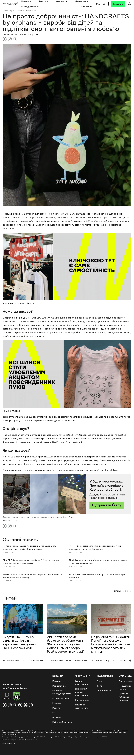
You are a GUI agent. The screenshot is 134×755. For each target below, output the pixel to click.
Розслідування (28, 7)
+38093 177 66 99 (12, 684)
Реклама (56, 703)
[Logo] (10, 4)
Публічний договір (62, 722)
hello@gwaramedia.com (15, 688)
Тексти (19, 11)
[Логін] (129, 4)
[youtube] (25, 705)
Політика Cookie (60, 698)
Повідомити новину (125, 687)
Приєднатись (126, 681)
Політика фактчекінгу (81, 706)
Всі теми (56, 717)
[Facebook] (5, 39)
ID (53, 712)
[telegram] (15, 705)
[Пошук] (104, 3)
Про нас (85, 7)
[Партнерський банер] (67, 494)
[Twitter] (10, 39)
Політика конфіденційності (61, 692)
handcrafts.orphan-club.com (104, 470)
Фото (99, 686)
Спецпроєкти (104, 690)
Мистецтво (30, 11)
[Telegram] (15, 39)
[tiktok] (31, 705)
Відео (99, 681)
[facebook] (5, 705)
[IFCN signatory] (16, 696)
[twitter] (20, 705)
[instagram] (10, 705)
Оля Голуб (8, 34)
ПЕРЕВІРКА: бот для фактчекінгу (81, 692)
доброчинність (10, 521)
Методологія (82, 700)
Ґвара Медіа (8, 11)
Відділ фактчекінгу (81, 682)
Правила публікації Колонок (124, 697)
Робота (56, 708)
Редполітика (59, 686)
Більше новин (121, 591)
